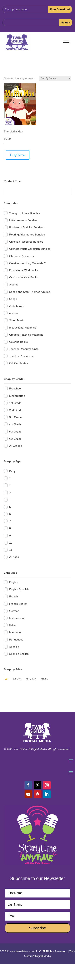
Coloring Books (18, 341)
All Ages (14, 556)
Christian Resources (21, 256)
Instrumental (16, 618)
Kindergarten (17, 395)
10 (10, 542)
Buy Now (17, 155)
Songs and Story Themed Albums (29, 291)
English (13, 582)
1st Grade (15, 402)
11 (10, 549)
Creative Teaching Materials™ (27, 263)
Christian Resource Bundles (26, 241)
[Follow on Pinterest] (37, 794)
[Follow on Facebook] (28, 785)
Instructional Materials (22, 327)
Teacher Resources (21, 356)
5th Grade (15, 431)
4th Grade (15, 424)
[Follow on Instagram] (47, 785)
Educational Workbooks (23, 270)
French (13, 596)
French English (18, 603)
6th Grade (15, 438)
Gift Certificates (18, 363)
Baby (12, 471)
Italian (13, 625)
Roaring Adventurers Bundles (27, 234)
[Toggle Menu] (66, 42)
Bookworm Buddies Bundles (26, 227)
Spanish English (19, 653)
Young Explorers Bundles (24, 213)
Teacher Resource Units (23, 348)
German (14, 610)
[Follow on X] (37, 785)
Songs (13, 298)
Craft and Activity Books (23, 277)
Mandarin (15, 632)
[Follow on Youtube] (28, 794)
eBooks (13, 313)
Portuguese (16, 639)
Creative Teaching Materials (26, 334)
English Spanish (19, 589)
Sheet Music (16, 320)
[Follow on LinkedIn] (47, 794)
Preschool (15, 388)
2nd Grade (15, 410)
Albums (13, 284)
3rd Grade (15, 417)
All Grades (15, 445)
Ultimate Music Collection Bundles (29, 248)
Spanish (14, 646)
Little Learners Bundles (23, 220)
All (6, 679)
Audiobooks (16, 306)
